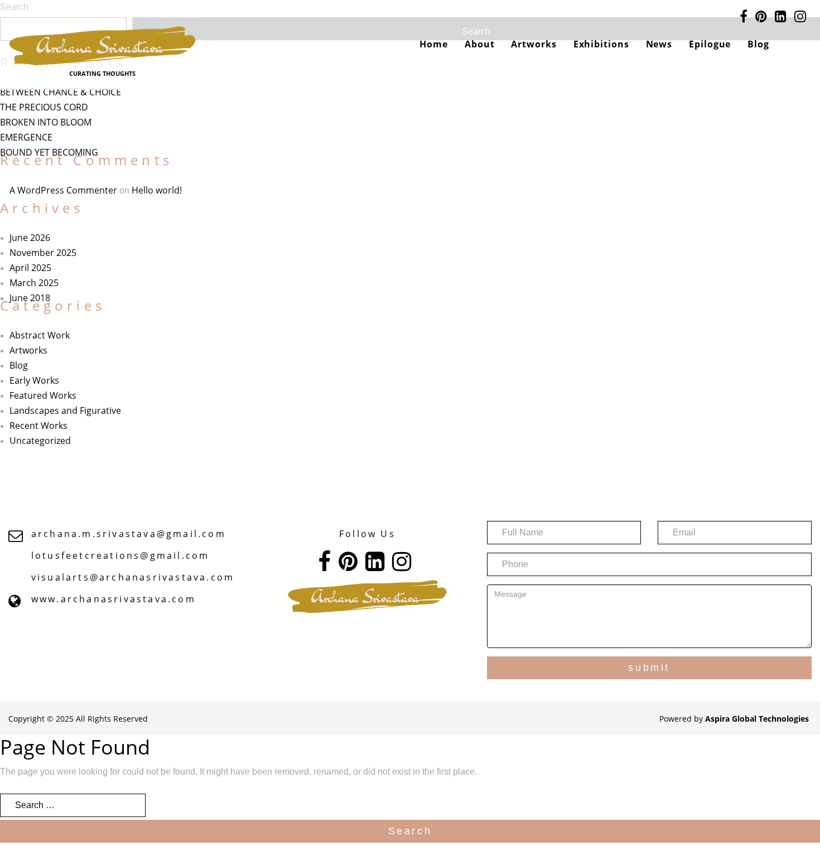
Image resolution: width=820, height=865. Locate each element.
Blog (758, 44)
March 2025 (34, 283)
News (659, 44)
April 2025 (30, 268)
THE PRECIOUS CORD (44, 107)
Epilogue (710, 44)
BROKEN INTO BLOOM (45, 122)
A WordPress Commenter (63, 190)
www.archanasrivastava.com (113, 599)
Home (433, 44)
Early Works (34, 380)
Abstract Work (39, 335)
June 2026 (29, 237)
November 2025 (42, 253)
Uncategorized (40, 440)
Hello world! (157, 190)
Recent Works (38, 425)
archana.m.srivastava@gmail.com (128, 534)
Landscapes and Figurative (65, 410)
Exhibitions (601, 44)
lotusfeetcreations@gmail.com (120, 555)
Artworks (533, 44)
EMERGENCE (26, 137)
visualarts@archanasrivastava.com (132, 577)
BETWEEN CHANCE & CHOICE (60, 92)
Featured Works (42, 395)
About (480, 44)
